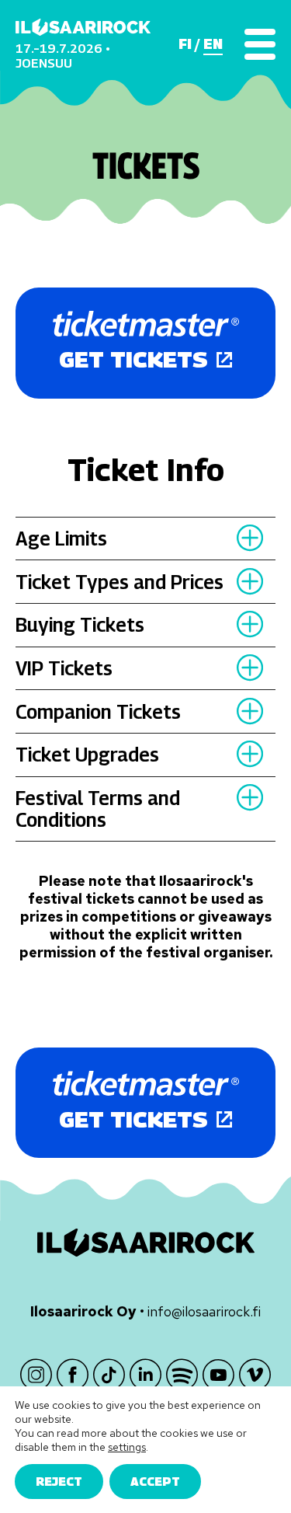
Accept (155, 1481)
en (213, 44)
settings (127, 1447)
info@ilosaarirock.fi (204, 1311)
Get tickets (133, 359)
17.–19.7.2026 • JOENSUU (63, 55)
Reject (59, 1481)
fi (185, 44)
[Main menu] (260, 44)
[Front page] (83, 27)
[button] (249, 538)
